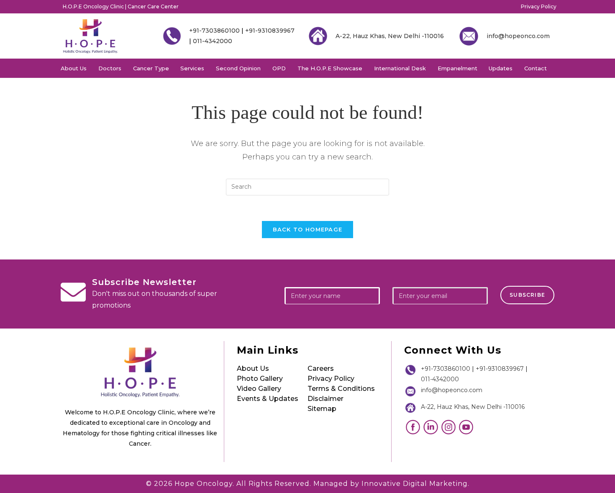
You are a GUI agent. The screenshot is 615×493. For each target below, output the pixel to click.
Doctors (109, 68)
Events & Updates (267, 399)
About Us (74, 68)
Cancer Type (151, 68)
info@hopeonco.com (518, 36)
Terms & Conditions (341, 389)
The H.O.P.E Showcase (329, 68)
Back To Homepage (308, 229)
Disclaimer (325, 399)
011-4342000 (212, 41)
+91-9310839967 (270, 30)
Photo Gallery (260, 379)
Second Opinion (238, 68)
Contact (535, 68)
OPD (279, 68)
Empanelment (457, 68)
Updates (500, 68)
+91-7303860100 (214, 30)
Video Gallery (259, 389)
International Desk (400, 68)
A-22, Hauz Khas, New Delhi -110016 (390, 36)
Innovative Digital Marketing (414, 484)
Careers (321, 368)
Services (192, 68)
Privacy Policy (538, 6)
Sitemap (322, 409)
